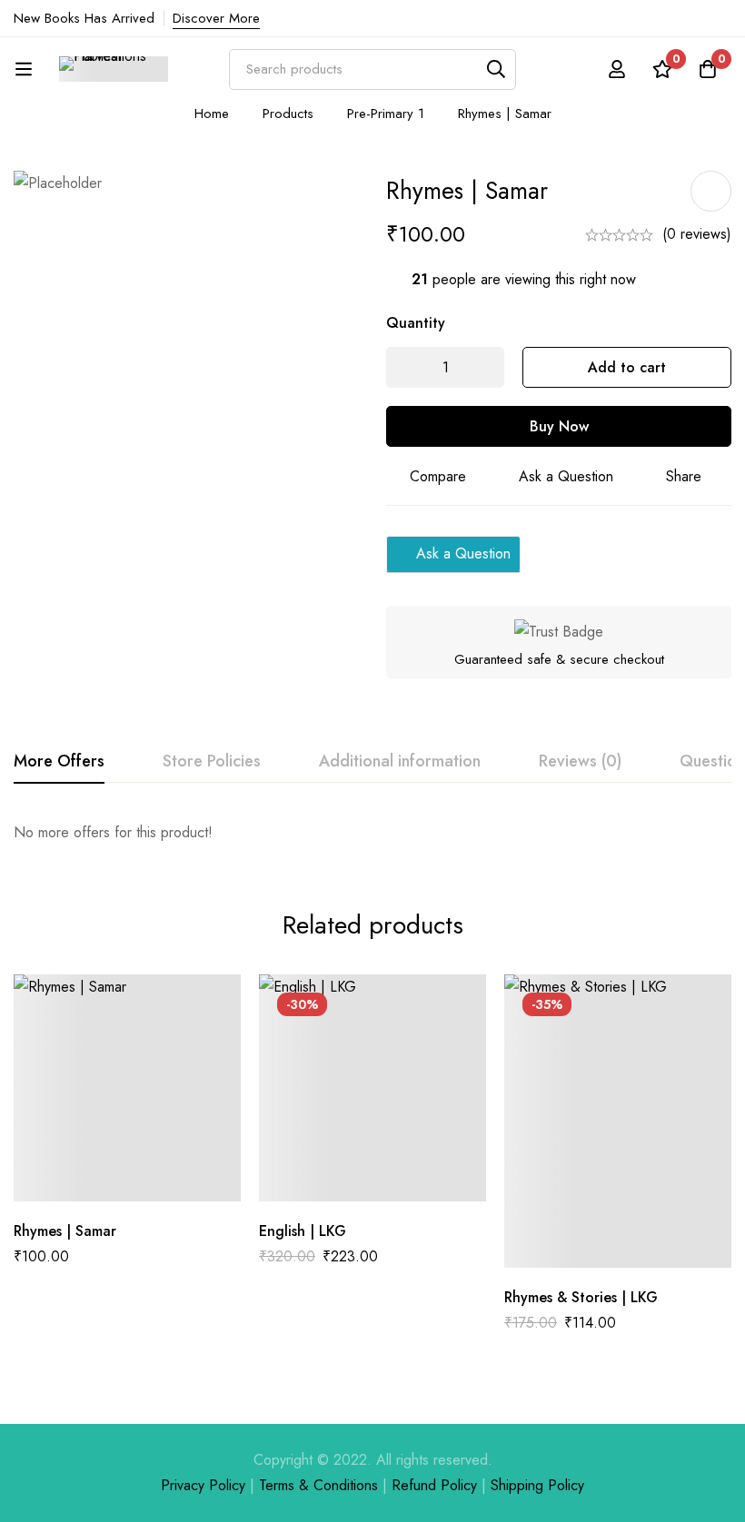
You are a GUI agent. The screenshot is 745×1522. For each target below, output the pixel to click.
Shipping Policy (537, 1485)
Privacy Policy (203, 1485)
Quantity (415, 322)
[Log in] (617, 69)
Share (683, 476)
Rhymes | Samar (65, 1231)
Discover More (216, 18)
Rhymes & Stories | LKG (581, 1297)
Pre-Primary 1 (385, 114)
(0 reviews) (696, 233)
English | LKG (302, 1231)
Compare (438, 476)
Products (288, 114)
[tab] (59, 762)
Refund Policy (434, 1485)
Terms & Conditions (318, 1485)
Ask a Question (566, 476)
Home (211, 114)
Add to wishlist (710, 191)
